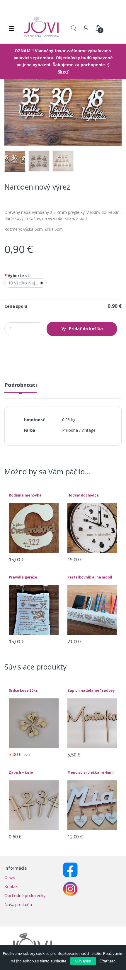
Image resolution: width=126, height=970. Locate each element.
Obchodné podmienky (24, 895)
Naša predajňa (18, 904)
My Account (86, 28)
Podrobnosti (20, 385)
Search (73, 28)
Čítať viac (107, 961)
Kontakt (11, 886)
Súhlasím (83, 961)
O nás (9, 877)
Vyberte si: (17, 275)
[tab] (20, 387)
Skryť (63, 71)
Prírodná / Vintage (78, 430)
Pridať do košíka (86, 328)
